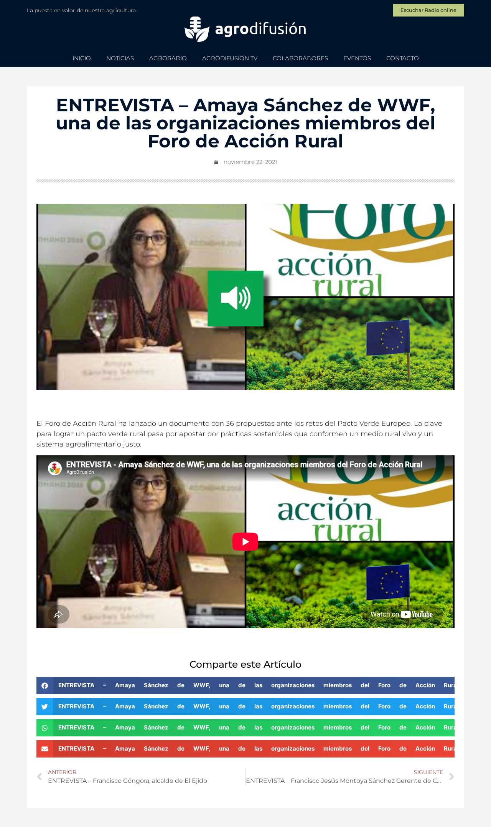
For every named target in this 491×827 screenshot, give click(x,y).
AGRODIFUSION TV (229, 58)
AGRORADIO (168, 58)
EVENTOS (357, 58)
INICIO (81, 58)
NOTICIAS (120, 58)
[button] (245, 685)
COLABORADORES (300, 58)
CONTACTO (402, 58)
